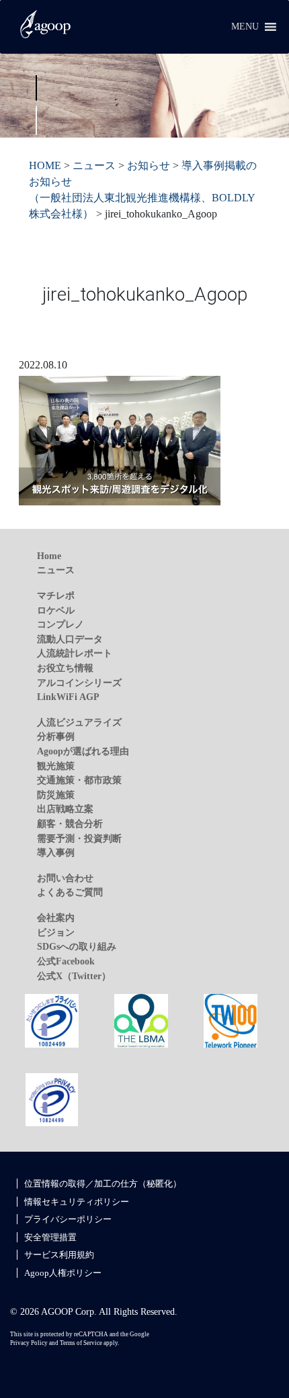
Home (49, 555)
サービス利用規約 (59, 1255)
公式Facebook (66, 961)
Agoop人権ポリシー (62, 1273)
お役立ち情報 (65, 667)
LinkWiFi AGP (68, 696)
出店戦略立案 (65, 808)
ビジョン (56, 932)
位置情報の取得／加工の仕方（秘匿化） (102, 1184)
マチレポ (56, 595)
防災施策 (56, 794)
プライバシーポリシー (68, 1219)
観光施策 (56, 765)
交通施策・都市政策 (79, 780)
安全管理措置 (50, 1237)
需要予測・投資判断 (79, 838)
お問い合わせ (65, 877)
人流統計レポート (74, 653)
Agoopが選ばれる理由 (83, 751)
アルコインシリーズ (79, 682)
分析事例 (56, 736)
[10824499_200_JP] (52, 1019)
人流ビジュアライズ (79, 722)
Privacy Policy (29, 1343)
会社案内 (56, 917)
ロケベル (56, 610)
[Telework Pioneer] (230, 1019)
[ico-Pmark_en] (52, 1098)
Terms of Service (81, 1343)
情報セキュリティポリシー (76, 1202)
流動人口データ (70, 639)
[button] (245, 27)
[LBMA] (141, 1019)
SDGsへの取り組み (76, 946)
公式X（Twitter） (74, 975)
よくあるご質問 (70, 892)
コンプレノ (60, 624)
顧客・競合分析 (70, 823)
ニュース (56, 569)
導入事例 (56, 852)
